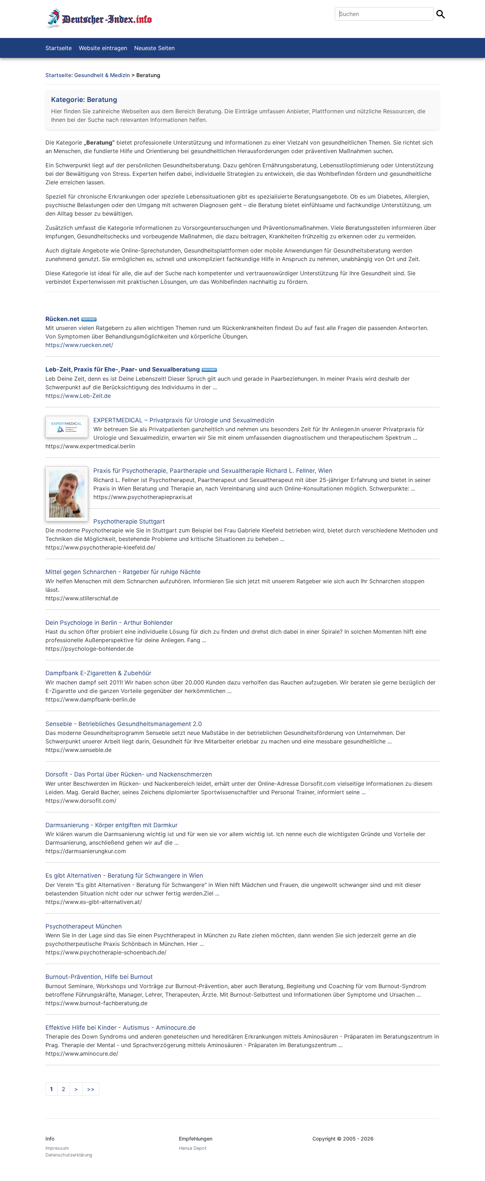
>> (91, 1089)
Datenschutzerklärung (68, 1155)
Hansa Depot (193, 1148)
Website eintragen (103, 48)
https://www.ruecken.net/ (79, 344)
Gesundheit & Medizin (102, 75)
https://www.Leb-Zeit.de (78, 395)
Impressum (57, 1148)
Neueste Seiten (154, 48)
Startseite (58, 48)
